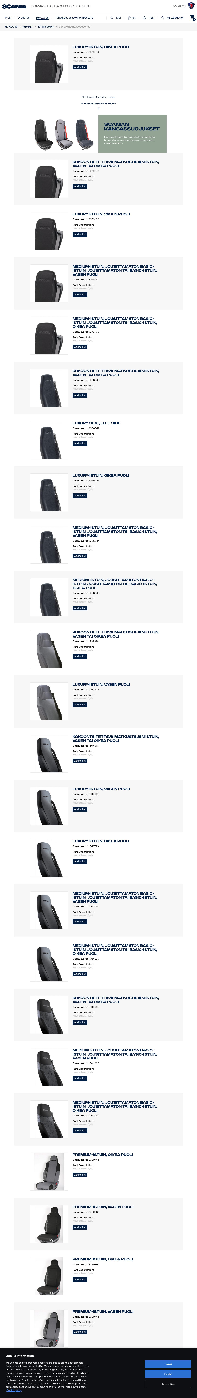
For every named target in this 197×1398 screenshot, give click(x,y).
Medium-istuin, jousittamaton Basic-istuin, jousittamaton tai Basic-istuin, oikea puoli (115, 323)
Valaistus (24, 18)
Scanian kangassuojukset (132, 127)
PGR (133, 18)
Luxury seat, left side (96, 423)
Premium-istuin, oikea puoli (103, 1155)
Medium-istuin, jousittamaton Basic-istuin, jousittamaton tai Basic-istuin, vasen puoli (115, 270)
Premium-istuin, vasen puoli (103, 1207)
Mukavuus (42, 18)
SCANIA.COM (179, 6)
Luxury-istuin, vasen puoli (101, 214)
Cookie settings (168, 1384)
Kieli (151, 18)
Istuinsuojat (46, 27)
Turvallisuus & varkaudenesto (74, 18)
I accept (168, 1364)
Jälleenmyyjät (175, 18)
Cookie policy (14, 1390)
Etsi (118, 18)
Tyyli (8, 18)
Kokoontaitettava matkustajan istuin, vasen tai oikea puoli (116, 164)
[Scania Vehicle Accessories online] (14, 6)
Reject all (168, 1374)
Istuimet (28, 27)
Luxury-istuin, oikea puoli (101, 475)
